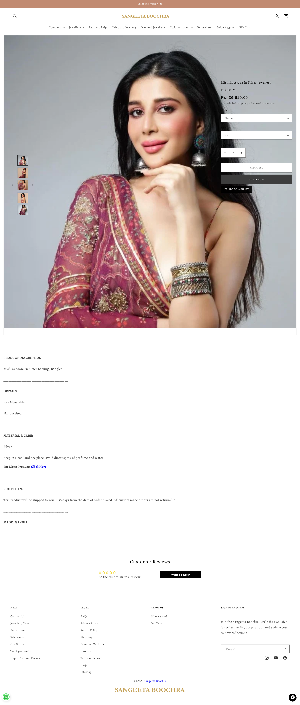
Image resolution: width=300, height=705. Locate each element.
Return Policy (89, 630)
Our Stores (17, 644)
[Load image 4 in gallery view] (22, 197)
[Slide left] (12, 185)
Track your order (21, 651)
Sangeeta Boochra (155, 681)
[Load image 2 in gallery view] (22, 172)
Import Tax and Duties (25, 658)
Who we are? (159, 616)
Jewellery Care (19, 623)
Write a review (180, 575)
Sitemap (86, 672)
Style (224, 110)
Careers (86, 651)
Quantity (226, 144)
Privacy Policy (89, 623)
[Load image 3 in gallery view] (22, 185)
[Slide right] (32, 185)
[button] (15, 16)
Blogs (84, 665)
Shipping (242, 103)
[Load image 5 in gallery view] (22, 210)
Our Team (157, 623)
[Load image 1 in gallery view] (22, 160)
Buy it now (256, 179)
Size (223, 127)
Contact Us (17, 616)
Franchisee (17, 630)
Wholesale (17, 637)
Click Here (39, 466)
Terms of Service (91, 658)
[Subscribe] (284, 648)
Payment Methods (92, 644)
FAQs (84, 616)
